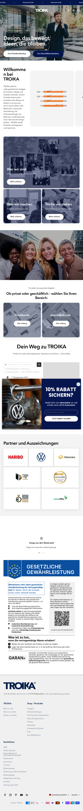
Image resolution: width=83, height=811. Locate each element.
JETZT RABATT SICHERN (61, 419)
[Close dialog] (78, 384)
